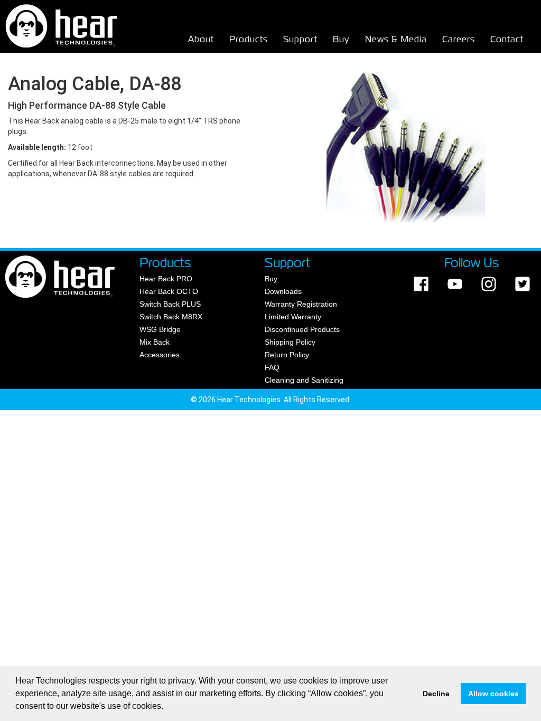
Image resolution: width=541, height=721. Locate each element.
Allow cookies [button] (493, 693)
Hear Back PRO (165, 278)
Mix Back (154, 342)
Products (248, 39)
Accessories (159, 354)
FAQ (272, 367)
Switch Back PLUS (170, 304)
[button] (167, 707)
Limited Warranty (293, 316)
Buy (341, 39)
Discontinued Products (302, 329)
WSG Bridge (160, 329)
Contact (507, 39)
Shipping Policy (290, 342)
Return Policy (287, 354)
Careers (458, 39)
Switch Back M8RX (170, 316)
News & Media (396, 39)
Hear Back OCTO (168, 291)
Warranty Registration (301, 304)
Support (300, 39)
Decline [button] (436, 693)
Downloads (283, 291)
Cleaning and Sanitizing (304, 380)
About (201, 39)
